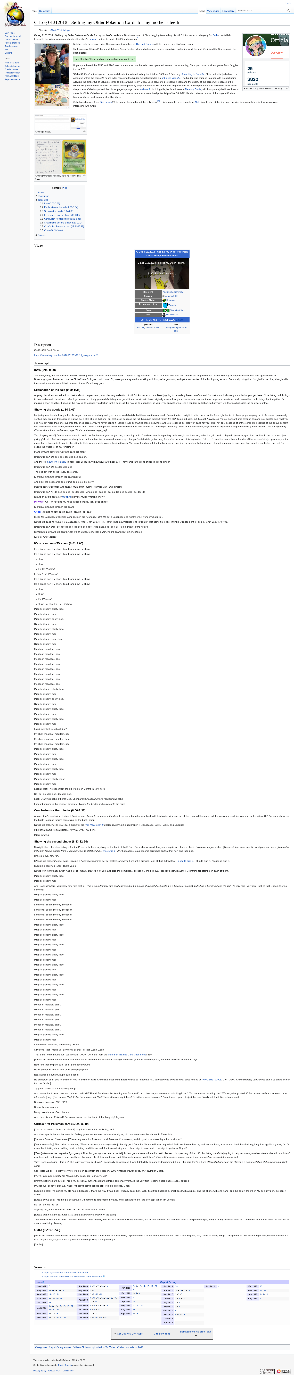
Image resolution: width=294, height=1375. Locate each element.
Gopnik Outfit (172, 314)
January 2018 (171, 296)
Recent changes (12, 43)
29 (106, 1286)
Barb (215, 35)
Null (197, 102)
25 (102, 1305)
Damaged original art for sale (195, 1331)
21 (57, 1298)
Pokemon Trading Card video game (127, 1054)
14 (95, 1313)
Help (7, 49)
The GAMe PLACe (211, 1079)
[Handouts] (164, 300)
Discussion (44, 11)
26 (50, 1310)
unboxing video (169, 78)
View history (228, 11)
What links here (12, 63)
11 (50, 1294)
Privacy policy (39, 1371)
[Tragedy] (165, 305)
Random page (11, 46)
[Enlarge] (287, 88)
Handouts (170, 300)
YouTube (166, 292)
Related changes (12, 66)
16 (64, 1306)
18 (68, 1306)
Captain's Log (168, 1282)
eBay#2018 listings (60, 30)
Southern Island (55, 461)
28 (62, 1290)
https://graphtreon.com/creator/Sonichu (65, 1272)
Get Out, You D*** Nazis (148, 328)
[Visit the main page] (15, 13)
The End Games (144, 44)
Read (202, 11)
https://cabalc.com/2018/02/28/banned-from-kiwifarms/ (73, 1276)
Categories (41, 1347)
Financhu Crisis (177, 310)
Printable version (12, 73)
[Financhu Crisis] (165, 310)
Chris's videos (162, 1333)
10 (53, 1313)
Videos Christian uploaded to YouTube (94, 1347)
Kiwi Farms (106, 102)
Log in (288, 3)
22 (94, 1290)
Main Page (10, 33)
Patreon (93, 39)
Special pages (11, 69)
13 (54, 1294)
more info (108, 850)
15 (58, 1290)
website (144, 89)
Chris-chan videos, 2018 (130, 1347)
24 (58, 1294)
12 (55, 1306)
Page (34, 11)
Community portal (13, 36)
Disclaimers (68, 1371)
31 (58, 1310)
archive (177, 292)
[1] (138, 38)
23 (183, 1298)
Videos (179, 319)
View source (213, 11)
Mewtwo (66, 496)
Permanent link (12, 76)
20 (110, 1298)
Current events (11, 39)
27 (61, 1298)
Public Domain (65, 1365)
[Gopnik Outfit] (164, 314)
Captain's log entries (60, 1347)
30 (54, 1310)
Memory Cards (193, 89)
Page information (12, 79)
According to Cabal (192, 74)
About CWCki (54, 1371)
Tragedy (172, 305)
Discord (8, 53)
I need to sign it (185, 861)
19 (98, 1305)
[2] (158, 101)
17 (98, 1286)
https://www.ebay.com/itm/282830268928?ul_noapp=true (64, 355)
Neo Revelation (93, 824)
